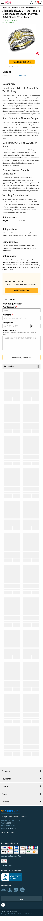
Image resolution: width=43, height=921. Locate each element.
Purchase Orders (6, 865)
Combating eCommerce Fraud (11, 856)
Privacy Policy (14, 911)
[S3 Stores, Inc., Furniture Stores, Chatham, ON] (11, 877)
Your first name (9, 307)
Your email (7, 315)
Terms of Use (5, 911)
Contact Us (5, 836)
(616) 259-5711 (9, 823)
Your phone (8, 323)
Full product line (22, 62)
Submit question (21, 357)
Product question (10, 330)
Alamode (22, 75)
